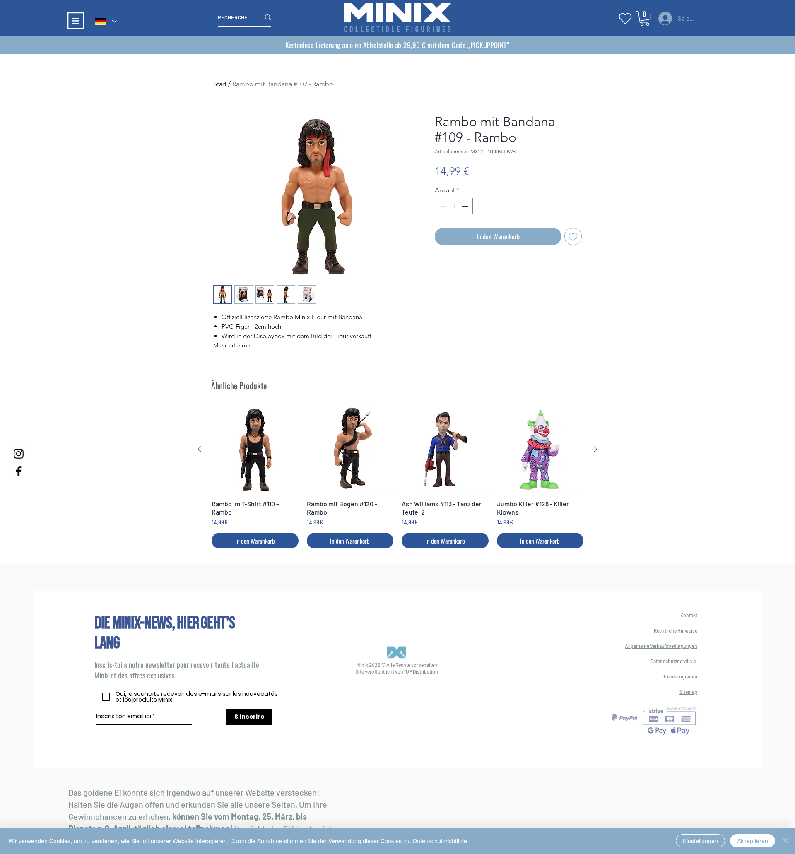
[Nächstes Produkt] (595, 449)
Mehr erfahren (232, 345)
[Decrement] (442, 206)
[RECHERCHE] (268, 17)
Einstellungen (700, 841)
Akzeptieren (752, 841)
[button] (75, 20)
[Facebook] (18, 471)
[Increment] (466, 206)
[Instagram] (18, 453)
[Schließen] (785, 840)
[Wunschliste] (625, 18)
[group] (397, 477)
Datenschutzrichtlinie (440, 841)
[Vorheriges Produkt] (200, 449)
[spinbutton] (454, 206)
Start (219, 84)
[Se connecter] (664, 18)
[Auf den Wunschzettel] (573, 236)
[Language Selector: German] (105, 21)
